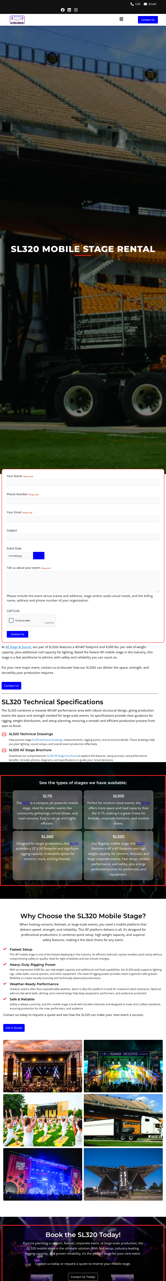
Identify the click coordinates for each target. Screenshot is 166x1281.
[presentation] (31, 620)
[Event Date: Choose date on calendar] (38, 555)
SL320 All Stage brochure (62, 756)
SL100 (146, 803)
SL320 (140, 843)
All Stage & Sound (18, 647)
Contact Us (17, 634)
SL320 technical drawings (47, 740)
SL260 (74, 843)
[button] (78, 20)
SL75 (26, 803)
